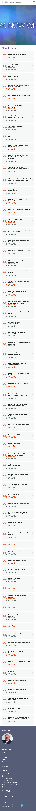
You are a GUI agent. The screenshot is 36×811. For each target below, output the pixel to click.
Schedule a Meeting (7, 764)
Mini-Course (5, 766)
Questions (4, 752)
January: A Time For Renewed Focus (18, 625)
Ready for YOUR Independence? (17, 569)
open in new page (10, 57)
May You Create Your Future (16, 586)
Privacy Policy (10, 806)
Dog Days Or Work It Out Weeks (17, 680)
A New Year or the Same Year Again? (18, 503)
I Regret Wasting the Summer (16, 551)
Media (3, 761)
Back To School (12, 671)
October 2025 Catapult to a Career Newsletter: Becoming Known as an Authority (18, 157)
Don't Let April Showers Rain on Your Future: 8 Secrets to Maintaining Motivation (19, 719)
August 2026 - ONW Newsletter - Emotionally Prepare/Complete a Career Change (17, 54)
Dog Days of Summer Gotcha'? (17, 560)
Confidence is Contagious (15, 126)
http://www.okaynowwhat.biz (12, 784)
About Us (4, 757)
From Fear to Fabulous (14, 708)
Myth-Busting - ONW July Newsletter (18, 434)
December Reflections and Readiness (19, 642)
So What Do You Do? (14, 543)
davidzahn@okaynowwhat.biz (12, 787)
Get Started (5, 755)
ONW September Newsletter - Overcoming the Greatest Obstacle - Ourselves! (18, 168)
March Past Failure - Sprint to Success (19, 606)
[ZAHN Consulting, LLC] (11, 2)
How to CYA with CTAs (14, 494)
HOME (3, 759)
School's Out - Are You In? (15, 578)
